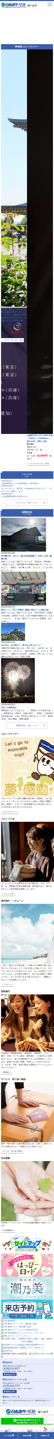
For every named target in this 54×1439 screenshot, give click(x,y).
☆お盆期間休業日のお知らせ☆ (14, 496)
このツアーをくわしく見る (13, 242)
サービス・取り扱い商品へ (13, 1151)
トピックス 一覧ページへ (27, 503)
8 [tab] (38, 469)
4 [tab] (31, 41)
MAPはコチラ (10, 1374)
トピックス (27, 475)
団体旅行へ (7, 1072)
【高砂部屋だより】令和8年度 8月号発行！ (20, 483)
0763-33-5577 (12, 1368)
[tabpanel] (27, 23)
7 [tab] (33, 469)
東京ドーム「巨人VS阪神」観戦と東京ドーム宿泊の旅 (25, 610)
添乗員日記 (27, 513)
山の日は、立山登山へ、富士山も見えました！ (21, 645)
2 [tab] (22, 41)
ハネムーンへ (8, 984)
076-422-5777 (12, 1385)
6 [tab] (29, 469)
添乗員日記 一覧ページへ (27, 725)
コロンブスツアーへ (10, 812)
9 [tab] (42, 469)
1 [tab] (17, 41)
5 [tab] (36, 41)
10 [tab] (47, 469)
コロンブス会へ (9, 894)
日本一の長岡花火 (9, 707)
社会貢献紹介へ (9, 1230)
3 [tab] (27, 41)
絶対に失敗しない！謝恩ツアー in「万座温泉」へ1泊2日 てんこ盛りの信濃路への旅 (14, 214)
